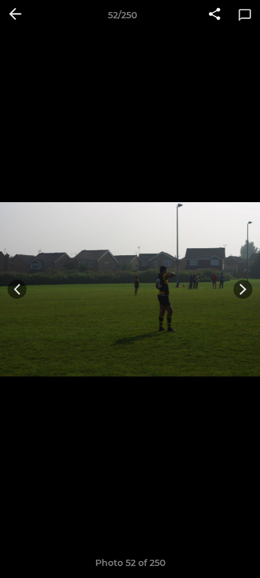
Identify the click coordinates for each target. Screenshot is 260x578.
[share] (214, 15)
